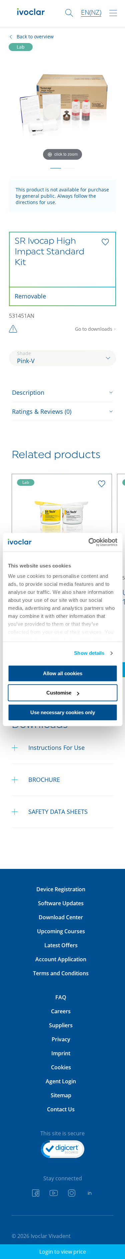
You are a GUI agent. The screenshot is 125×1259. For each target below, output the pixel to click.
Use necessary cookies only (62, 712)
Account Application (60, 959)
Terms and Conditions (61, 973)
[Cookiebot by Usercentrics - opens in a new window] (89, 542)
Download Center (61, 917)
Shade (24, 353)
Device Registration (60, 889)
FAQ (60, 997)
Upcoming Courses (61, 931)
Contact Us (61, 1109)
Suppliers (61, 1025)
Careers (61, 1011)
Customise (58, 693)
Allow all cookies (62, 673)
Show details (89, 653)
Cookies (61, 1067)
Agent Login (61, 1081)
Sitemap (61, 1095)
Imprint (60, 1053)
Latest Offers (61, 945)
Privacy (61, 1039)
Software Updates (61, 903)
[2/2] (69, 166)
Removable (30, 296)
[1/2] (55, 166)
